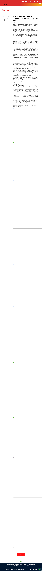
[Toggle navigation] (39, 4)
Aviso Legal (7, 569)
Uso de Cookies (21, 569)
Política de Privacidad (13, 569)
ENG (40, 1)
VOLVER (21, 554)
